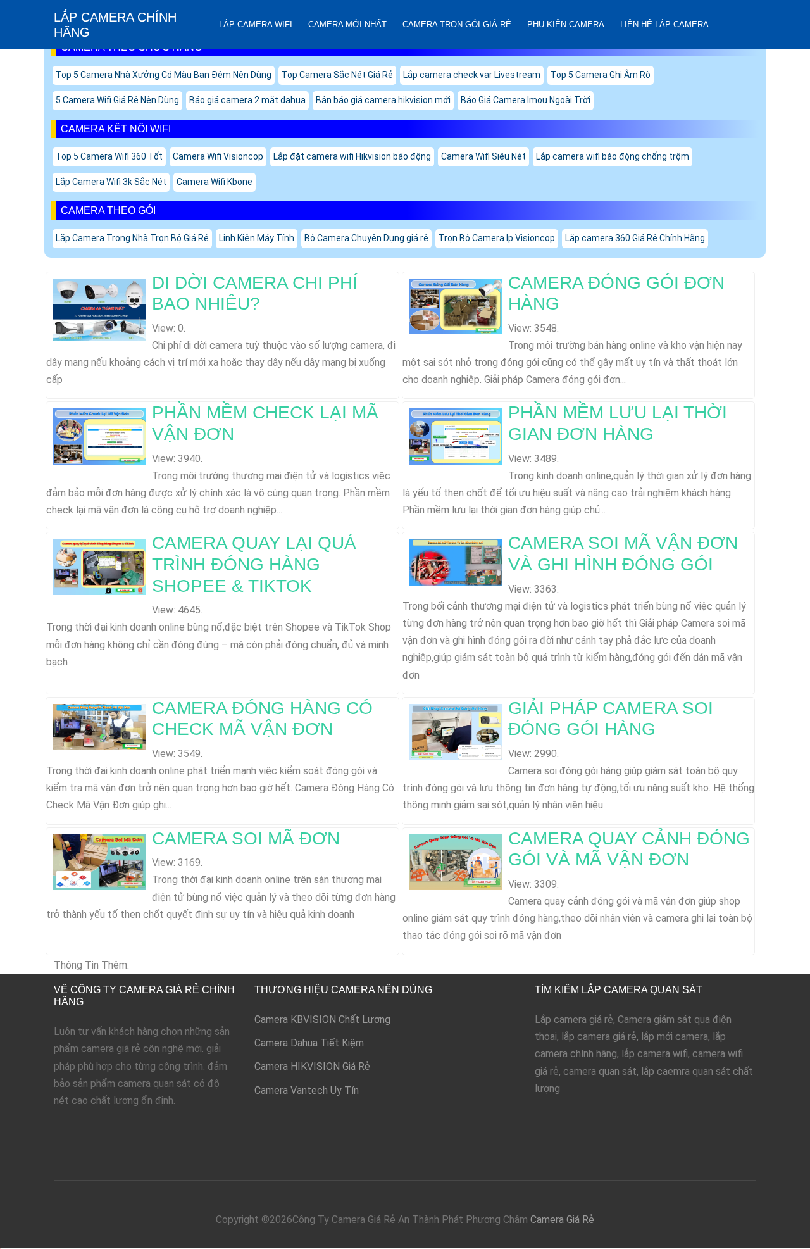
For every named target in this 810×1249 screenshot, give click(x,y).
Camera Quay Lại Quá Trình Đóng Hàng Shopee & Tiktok (254, 564)
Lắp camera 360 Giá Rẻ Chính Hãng (635, 238)
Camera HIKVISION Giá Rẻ (312, 1066)
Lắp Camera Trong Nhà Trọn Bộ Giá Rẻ (132, 238)
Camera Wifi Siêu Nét (483, 156)
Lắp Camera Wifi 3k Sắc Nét (111, 182)
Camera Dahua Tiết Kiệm (309, 1043)
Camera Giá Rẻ (562, 1220)
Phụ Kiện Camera (565, 24)
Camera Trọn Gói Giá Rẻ (456, 24)
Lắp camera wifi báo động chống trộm (612, 156)
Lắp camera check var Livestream (471, 75)
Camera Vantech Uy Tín (306, 1090)
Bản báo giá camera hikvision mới (383, 100)
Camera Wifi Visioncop (218, 156)
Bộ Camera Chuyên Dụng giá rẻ (366, 238)
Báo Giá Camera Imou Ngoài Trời (525, 100)
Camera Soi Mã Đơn (246, 838)
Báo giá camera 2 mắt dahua (247, 100)
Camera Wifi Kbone (214, 182)
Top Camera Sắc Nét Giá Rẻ (337, 75)
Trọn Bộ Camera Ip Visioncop (497, 238)
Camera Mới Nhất (347, 24)
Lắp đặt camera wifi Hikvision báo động (352, 156)
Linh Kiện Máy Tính (256, 238)
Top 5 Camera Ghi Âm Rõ (601, 75)
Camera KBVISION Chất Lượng (322, 1020)
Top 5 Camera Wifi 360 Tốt (109, 156)
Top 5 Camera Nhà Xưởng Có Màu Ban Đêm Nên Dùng (163, 75)
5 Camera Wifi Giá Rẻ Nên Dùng (117, 100)
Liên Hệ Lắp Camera (664, 24)
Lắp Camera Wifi (255, 24)
